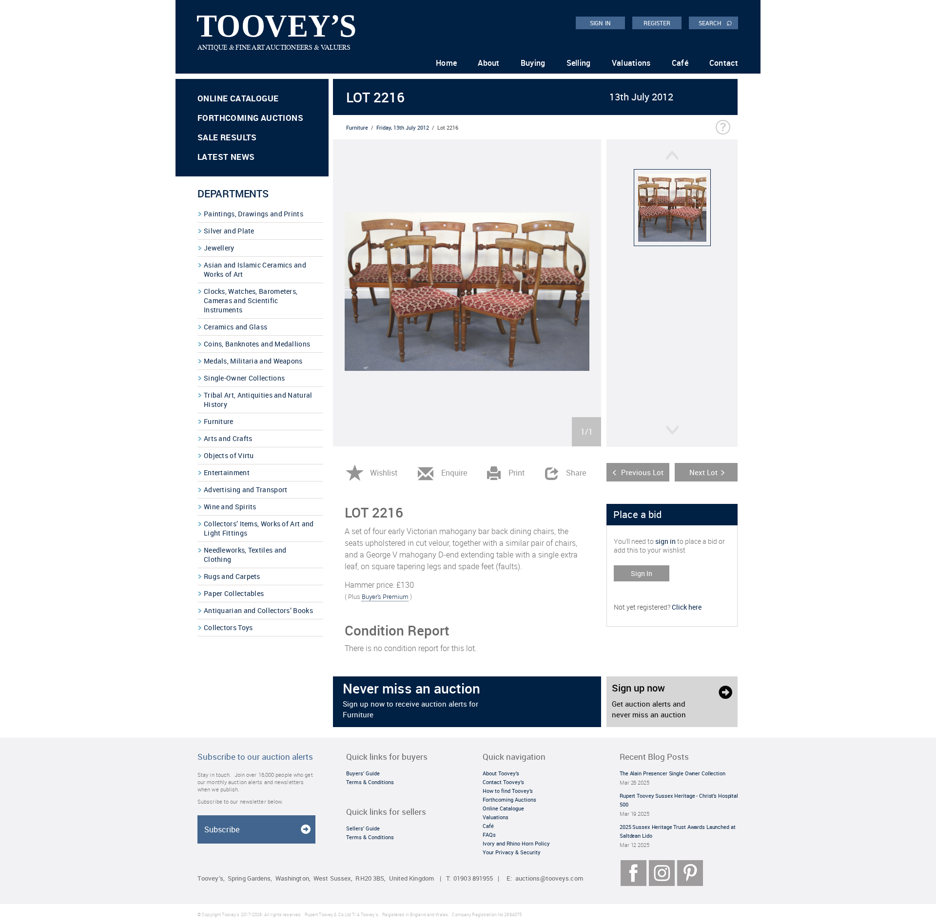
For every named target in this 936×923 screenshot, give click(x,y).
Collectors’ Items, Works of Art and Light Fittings (259, 528)
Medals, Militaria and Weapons (253, 360)
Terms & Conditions (370, 782)
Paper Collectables (234, 593)
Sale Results (227, 137)
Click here (687, 607)
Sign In (641, 573)
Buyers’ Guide (363, 773)
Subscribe (221, 829)
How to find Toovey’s (508, 790)
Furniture (219, 421)
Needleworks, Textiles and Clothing (245, 554)
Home (446, 63)
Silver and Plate (229, 230)
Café (680, 63)
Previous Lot (642, 472)
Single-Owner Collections (244, 378)
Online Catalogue (237, 98)
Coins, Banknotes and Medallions (257, 343)
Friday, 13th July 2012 (402, 127)
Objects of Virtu (229, 455)
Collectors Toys (228, 627)
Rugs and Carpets (232, 576)
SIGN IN (600, 23)
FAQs (489, 834)
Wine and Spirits (230, 506)
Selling (578, 63)
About (489, 63)
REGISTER (657, 23)
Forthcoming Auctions (250, 117)
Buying (533, 63)
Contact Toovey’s (503, 782)
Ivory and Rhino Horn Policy (516, 843)
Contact (723, 63)
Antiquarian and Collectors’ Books (258, 610)
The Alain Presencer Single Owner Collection (672, 773)
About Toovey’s (501, 773)
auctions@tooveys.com (549, 878)
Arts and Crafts (228, 438)
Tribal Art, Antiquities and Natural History (258, 399)
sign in (665, 541)
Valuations (631, 63)
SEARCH (715, 22)
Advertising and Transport (246, 489)
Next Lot (703, 472)
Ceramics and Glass (235, 326)
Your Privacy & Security (512, 852)
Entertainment (227, 472)
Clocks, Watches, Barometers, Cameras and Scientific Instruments (250, 300)
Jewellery (219, 247)
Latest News (225, 156)
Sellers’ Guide (363, 828)
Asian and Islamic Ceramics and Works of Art (255, 269)
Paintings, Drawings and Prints (253, 213)
